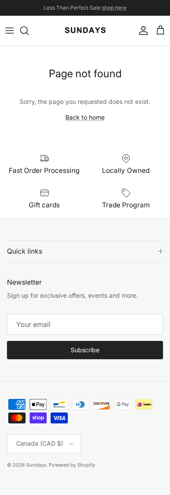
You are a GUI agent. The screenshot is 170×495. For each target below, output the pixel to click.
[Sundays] (85, 30)
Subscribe (85, 350)
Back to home (85, 117)
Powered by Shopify (72, 465)
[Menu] (9, 30)
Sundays (36, 465)
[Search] (28, 30)
